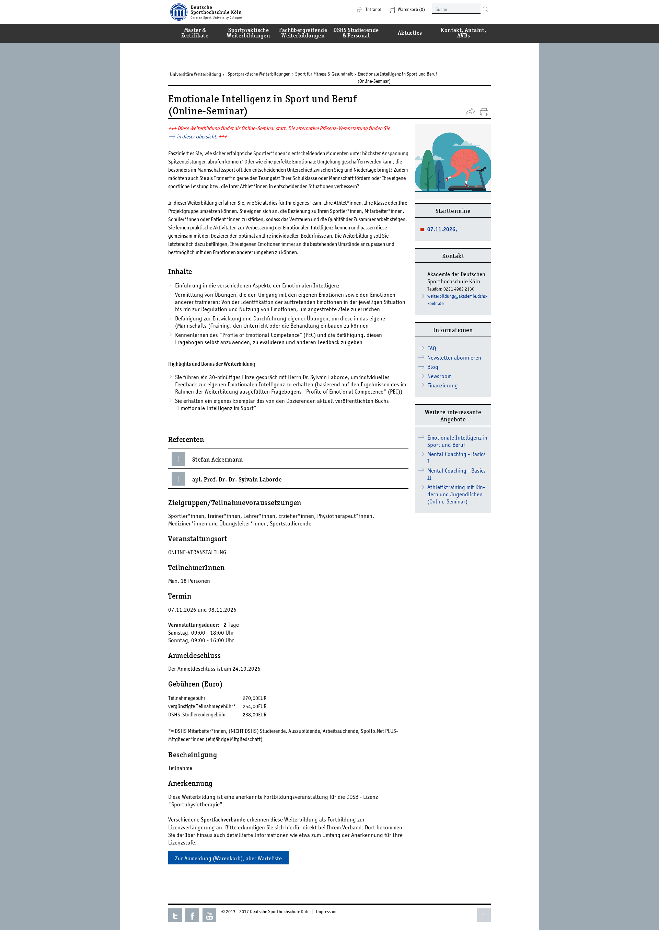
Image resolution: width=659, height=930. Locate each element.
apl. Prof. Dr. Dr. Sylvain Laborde (237, 480)
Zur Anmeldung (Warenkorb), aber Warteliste (228, 858)
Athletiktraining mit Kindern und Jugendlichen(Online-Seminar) (456, 494)
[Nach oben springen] (484, 915)
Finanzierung (442, 385)
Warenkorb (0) (411, 9)
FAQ (431, 348)
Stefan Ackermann (217, 460)
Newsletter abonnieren (454, 357)
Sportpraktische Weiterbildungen (259, 74)
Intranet (373, 9)
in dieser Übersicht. (198, 136)
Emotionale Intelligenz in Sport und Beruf (457, 441)
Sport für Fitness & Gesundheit (324, 74)
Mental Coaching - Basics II (456, 474)
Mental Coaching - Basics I (456, 458)
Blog (432, 366)
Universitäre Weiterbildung (195, 74)
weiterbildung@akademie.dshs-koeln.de (457, 299)
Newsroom (439, 376)
